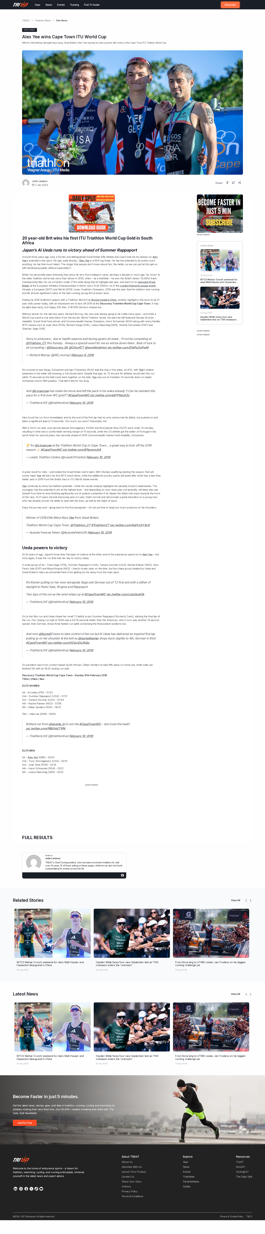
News (49, 4)
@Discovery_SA (57, 347)
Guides (186, 1186)
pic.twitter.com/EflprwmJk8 (82, 450)
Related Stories (28, 900)
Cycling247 (242, 1171)
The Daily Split (244, 1176)
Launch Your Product (134, 1171)
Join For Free (244, 5)
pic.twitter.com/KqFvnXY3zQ (130, 525)
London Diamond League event (137, 285)
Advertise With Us (132, 1166)
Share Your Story (132, 1181)
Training (74, 4)
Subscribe (230, 4)
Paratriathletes (191, 1181)
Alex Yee (82, 42)
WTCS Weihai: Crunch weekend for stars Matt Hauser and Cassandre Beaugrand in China (218, 282)
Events (61, 4)
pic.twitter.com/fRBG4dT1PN (45, 728)
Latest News (25, 994)
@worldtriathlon (96, 347)
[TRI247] (21, 4)
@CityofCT (76, 347)
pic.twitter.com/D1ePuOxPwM (128, 347)
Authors (126, 1186)
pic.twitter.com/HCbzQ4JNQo (68, 643)
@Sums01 (45, 634)
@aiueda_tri (57, 724)
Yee (141, 369)
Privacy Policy (130, 1191)
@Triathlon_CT (36, 343)
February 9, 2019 (82, 355)
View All (235, 900)
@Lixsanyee (40, 391)
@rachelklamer (88, 638)
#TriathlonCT (100, 525)
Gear (37, 4)
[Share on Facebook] (228, 183)
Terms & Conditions (132, 1196)
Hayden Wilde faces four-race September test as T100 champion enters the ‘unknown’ (218, 320)
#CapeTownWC (79, 395)
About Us (127, 1161)
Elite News (61, 20)
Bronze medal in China (103, 299)
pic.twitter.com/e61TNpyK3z (109, 395)
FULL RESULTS (37, 837)
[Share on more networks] (240, 183)
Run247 (240, 1166)
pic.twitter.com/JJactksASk (125, 594)
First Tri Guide (91, 4)
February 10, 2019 (81, 403)
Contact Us (128, 1176)
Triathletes (189, 1176)
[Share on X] (234, 183)
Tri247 (239, 1161)
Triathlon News (43, 20)
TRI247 (26, 20)
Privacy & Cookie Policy (231, 1216)
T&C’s (249, 1216)
